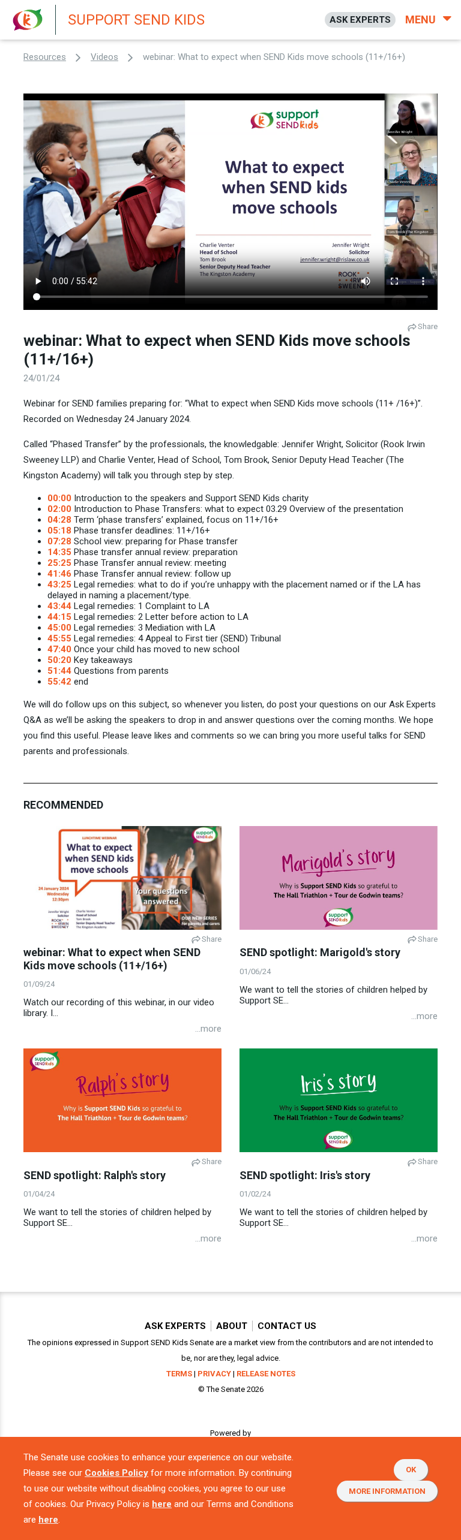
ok (411, 1469)
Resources (44, 57)
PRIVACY (214, 1373)
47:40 (59, 649)
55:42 (59, 681)
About (231, 1326)
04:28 (59, 519)
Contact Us (287, 1326)
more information (387, 1491)
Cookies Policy (116, 1472)
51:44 (59, 670)
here (162, 1504)
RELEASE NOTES (266, 1373)
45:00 (59, 627)
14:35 (59, 552)
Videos (104, 57)
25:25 (59, 562)
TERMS (179, 1373)
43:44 (59, 606)
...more (208, 1028)
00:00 (59, 498)
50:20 (59, 660)
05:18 (59, 530)
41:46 (59, 573)
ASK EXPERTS (360, 19)
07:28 (59, 541)
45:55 (59, 638)
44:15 (59, 616)
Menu (421, 19)
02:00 (59, 509)
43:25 (59, 584)
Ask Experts (175, 1326)
